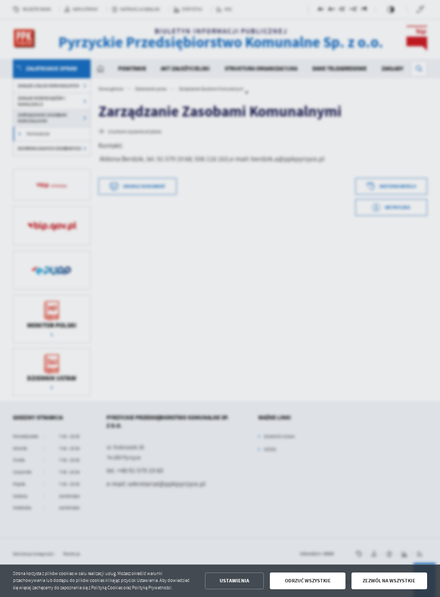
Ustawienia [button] (234, 580)
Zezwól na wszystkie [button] (389, 580)
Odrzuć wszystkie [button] (308, 580)
